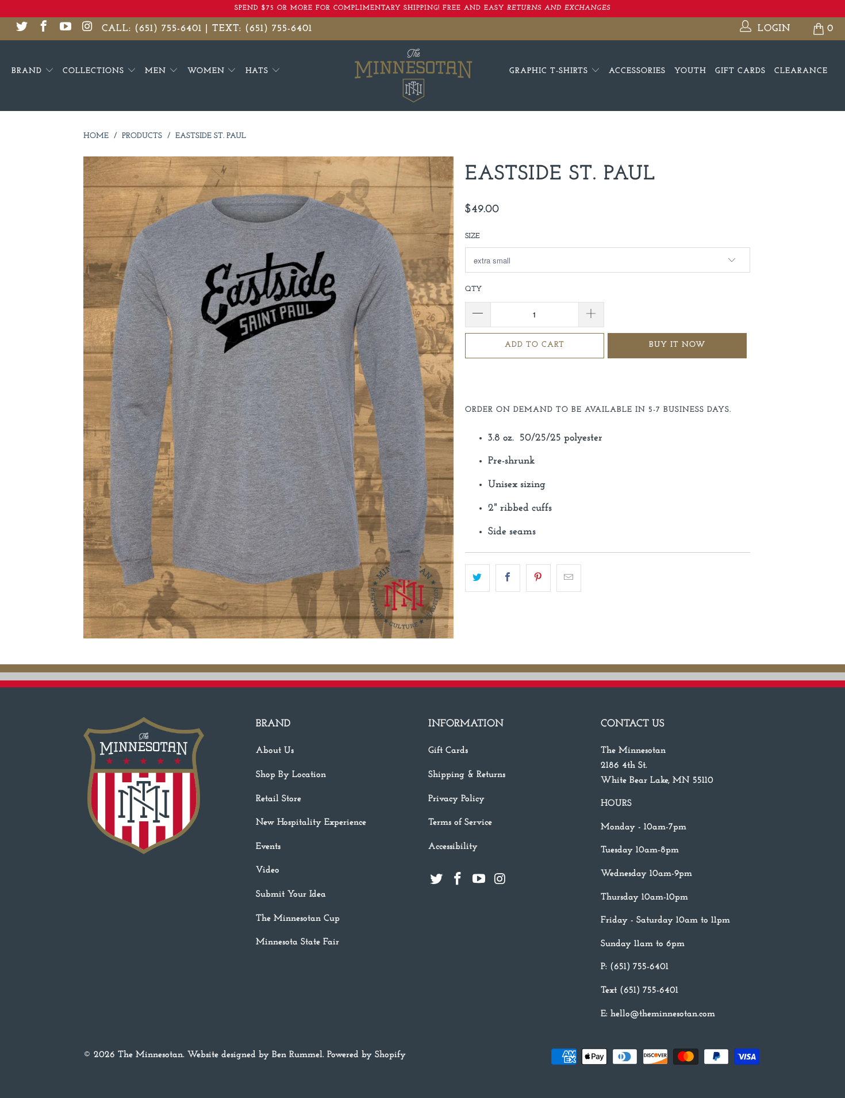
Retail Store (278, 799)
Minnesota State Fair (297, 942)
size (472, 236)
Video (267, 870)
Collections (95, 71)
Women (207, 71)
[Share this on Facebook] (508, 578)
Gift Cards (740, 71)
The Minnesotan (150, 1054)
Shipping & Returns (466, 774)
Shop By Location (291, 774)
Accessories (637, 71)
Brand (28, 71)
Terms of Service (460, 822)
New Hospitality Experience (311, 822)
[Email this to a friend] (568, 578)
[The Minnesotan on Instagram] (86, 28)
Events (268, 846)
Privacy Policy (456, 799)
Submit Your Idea (291, 894)
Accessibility (453, 846)
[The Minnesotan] (422, 75)
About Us (275, 750)
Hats (258, 71)
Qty (473, 289)
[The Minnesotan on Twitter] (21, 28)
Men (157, 71)
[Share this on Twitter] (477, 578)
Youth (690, 71)
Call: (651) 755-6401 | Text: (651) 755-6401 (207, 28)
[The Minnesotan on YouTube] (64, 28)
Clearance (801, 71)
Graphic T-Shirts (550, 71)
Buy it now (677, 345)
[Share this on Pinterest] (538, 578)
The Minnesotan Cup (298, 918)
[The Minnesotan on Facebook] (42, 28)
